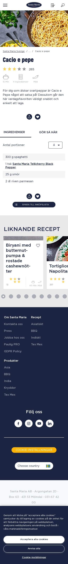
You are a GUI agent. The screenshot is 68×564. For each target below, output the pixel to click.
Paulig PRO (12, 344)
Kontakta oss (13, 324)
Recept (36, 317)
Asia (7, 367)
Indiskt (36, 337)
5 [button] (34, 296)
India (7, 381)
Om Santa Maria (15, 317)
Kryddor (10, 387)
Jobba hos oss (14, 337)
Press (8, 331)
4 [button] (26, 296)
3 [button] (19, 296)
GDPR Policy (13, 351)
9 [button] (65, 296)
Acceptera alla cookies (34, 539)
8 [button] (57, 296)
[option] (21, 262)
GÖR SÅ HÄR (48, 132)
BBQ (34, 331)
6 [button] (42, 296)
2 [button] (11, 296)
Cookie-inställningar (34, 557)
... (30, 51)
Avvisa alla (34, 549)
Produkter (11, 360)
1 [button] (3, 296)
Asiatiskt (37, 324)
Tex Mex (36, 344)
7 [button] (49, 296)
